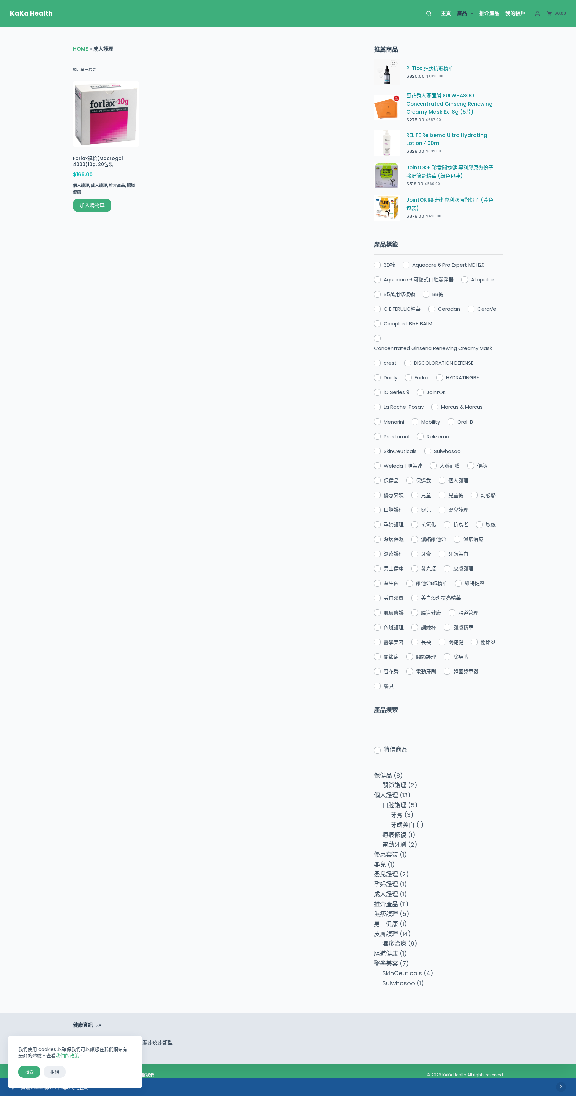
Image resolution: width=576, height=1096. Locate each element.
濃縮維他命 (433, 539)
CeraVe (486, 308)
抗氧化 (428, 524)
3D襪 (389, 264)
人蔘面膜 (450, 465)
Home (80, 48)
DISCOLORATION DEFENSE (443, 362)
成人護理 (99, 185)
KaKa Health (31, 13)
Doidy (390, 377)
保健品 (391, 480)
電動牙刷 (426, 671)
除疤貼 (460, 656)
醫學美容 (394, 642)
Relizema (438, 436)
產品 (462, 13)
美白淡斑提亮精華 (441, 597)
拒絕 (54, 1072)
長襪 (426, 642)
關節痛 (391, 656)
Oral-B (465, 421)
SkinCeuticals (400, 451)
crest (390, 362)
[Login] (537, 13)
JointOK (436, 392)
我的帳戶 (515, 13)
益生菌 (391, 583)
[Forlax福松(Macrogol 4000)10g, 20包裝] (106, 114)
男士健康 (394, 568)
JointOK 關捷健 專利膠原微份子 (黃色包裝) (449, 204)
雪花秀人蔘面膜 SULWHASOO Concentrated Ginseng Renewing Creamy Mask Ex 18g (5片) (449, 104)
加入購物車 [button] (92, 205)
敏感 (491, 524)
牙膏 (426, 553)
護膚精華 (463, 627)
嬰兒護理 (458, 509)
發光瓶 (428, 568)
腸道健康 (431, 612)
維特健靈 (475, 583)
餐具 (389, 686)
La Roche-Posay (404, 406)
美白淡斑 (394, 597)
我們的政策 (67, 1055)
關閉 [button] (561, 1087)
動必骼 (488, 495)
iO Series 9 (396, 392)
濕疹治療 (473, 539)
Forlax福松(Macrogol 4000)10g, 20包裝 (98, 161)
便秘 (482, 465)
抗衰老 (460, 524)
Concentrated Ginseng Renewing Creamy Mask (433, 348)
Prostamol (396, 436)
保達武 (423, 480)
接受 (29, 1072)
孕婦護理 (394, 524)
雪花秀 (391, 671)
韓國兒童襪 (465, 671)
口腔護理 (394, 509)
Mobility (430, 421)
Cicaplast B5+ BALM (408, 323)
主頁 (446, 13)
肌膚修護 (394, 612)
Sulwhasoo (447, 451)
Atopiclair (482, 279)
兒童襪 (455, 495)
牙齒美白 (458, 553)
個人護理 (81, 185)
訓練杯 (428, 627)
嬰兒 (426, 509)
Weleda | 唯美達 (403, 465)
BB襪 (437, 294)
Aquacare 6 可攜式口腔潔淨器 (419, 279)
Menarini (394, 421)
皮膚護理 (463, 568)
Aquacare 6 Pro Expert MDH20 (448, 264)
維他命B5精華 (431, 583)
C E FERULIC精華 (402, 308)
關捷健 (455, 642)
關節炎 (488, 642)
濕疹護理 (394, 553)
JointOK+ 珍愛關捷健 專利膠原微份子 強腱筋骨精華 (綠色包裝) (449, 171)
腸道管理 (468, 612)
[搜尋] (428, 13)
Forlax (422, 377)
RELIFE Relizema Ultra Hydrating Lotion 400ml (446, 139)
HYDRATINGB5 (463, 377)
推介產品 (489, 13)
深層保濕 (394, 539)
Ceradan (449, 308)
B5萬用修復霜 (399, 294)
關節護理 (426, 656)
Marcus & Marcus (462, 406)
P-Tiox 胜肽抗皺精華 (429, 68)
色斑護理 (394, 627)
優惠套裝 (394, 495)
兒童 (426, 495)
